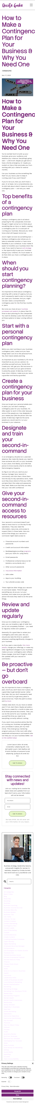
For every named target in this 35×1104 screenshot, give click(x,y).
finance (7, 962)
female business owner (12, 955)
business (7, 903)
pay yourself (8, 1020)
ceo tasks (7, 917)
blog (5, 896)
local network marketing (13, 982)
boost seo (7, 899)
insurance (7, 975)
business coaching (10, 905)
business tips (9, 914)
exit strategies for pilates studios (16, 950)
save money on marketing (13, 1047)
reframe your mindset (12, 1038)
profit (6, 1032)
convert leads (9, 928)
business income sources (13, 908)
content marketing (10, 923)
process (6, 1029)
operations (8, 1014)
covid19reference (10, 935)
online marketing (10, 1011)
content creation (10, 921)
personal (7, 1023)
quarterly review (10, 1034)
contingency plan (6, 70)
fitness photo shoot (11, 964)
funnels (7, 966)
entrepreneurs (9, 948)
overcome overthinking (12, 1018)
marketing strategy (10, 989)
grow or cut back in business (14, 971)
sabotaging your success (13, 1041)
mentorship (8, 1002)
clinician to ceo (9, 919)
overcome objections (11, 1016)
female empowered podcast (14, 957)
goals (6, 969)
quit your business (10, 1036)
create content (9, 937)
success (7, 1056)
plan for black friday (11, 1025)
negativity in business (12, 1007)
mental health (9, 998)
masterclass (8, 993)
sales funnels (9, 1045)
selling (6, 1050)
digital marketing (10, 944)
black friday (8, 894)
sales (6, 1043)
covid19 (6, 932)
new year (7, 1009)
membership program (12, 996)
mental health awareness (13, 1000)
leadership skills (10, 978)
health (6, 973)
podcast (7, 1027)
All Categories (9, 892)
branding (7, 901)
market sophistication (11, 984)
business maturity (10, 910)
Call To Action (17, 763)
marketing (7, 987)
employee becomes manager (14, 946)
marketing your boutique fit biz (15, 991)
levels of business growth (13, 980)
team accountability (11, 1059)
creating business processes (14, 939)
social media (8, 1052)
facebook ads (9, 953)
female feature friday (12, 959)
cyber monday (9, 941)
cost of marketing (10, 930)
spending (7, 1054)
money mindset (9, 1005)
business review (10, 912)
